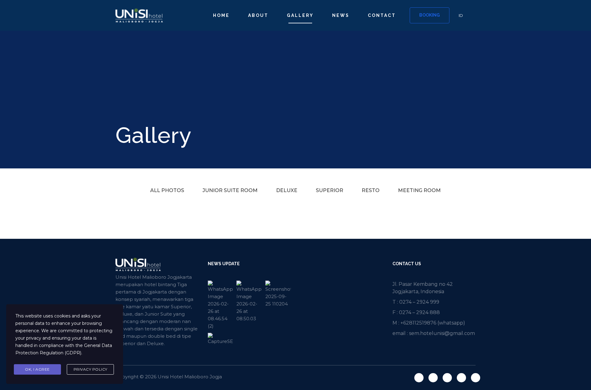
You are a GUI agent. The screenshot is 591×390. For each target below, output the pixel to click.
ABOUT (258, 15)
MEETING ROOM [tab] (419, 190)
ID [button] (461, 15)
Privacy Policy (90, 369)
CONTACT (382, 15)
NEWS (340, 15)
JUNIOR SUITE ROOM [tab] (230, 190)
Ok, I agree (37, 369)
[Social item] (419, 377)
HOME (221, 15)
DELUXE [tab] (286, 190)
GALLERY (300, 15)
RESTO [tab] (371, 190)
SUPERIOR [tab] (329, 190)
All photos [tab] (167, 190)
